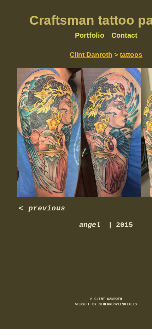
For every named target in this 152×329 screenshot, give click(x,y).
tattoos (131, 54)
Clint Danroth (91, 54)
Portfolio (89, 35)
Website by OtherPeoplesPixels (106, 304)
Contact (124, 35)
